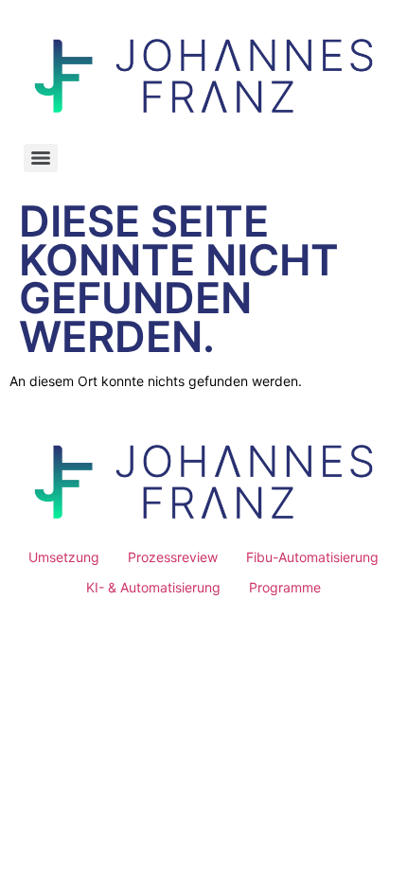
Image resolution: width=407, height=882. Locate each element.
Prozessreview (173, 557)
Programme (285, 587)
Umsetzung (63, 557)
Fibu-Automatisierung (312, 557)
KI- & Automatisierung (153, 587)
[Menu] (41, 158)
